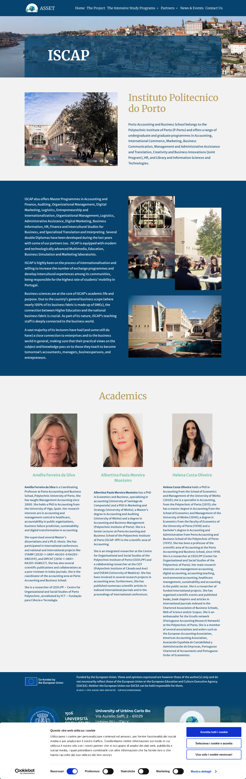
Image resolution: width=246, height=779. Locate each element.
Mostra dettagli (201, 771)
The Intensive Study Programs (131, 8)
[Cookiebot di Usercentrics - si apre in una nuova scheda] (25, 771)
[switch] (108, 771)
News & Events (192, 8)
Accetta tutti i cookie (214, 732)
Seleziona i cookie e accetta (213, 743)
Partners (168, 8)
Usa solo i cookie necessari (214, 754)
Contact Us (214, 8)
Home (80, 8)
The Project (96, 8)
